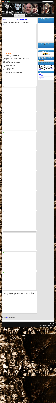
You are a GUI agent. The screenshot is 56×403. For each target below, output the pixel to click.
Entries (41, 75)
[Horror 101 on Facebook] (5, 1)
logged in (7, 317)
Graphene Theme (51, 325)
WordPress (44, 325)
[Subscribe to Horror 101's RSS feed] (3, 1)
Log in (40, 74)
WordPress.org (41, 78)
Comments (41, 77)
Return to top (51, 323)
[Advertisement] (20, 306)
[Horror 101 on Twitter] (8, 1)
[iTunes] (10, 1)
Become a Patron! (46, 48)
